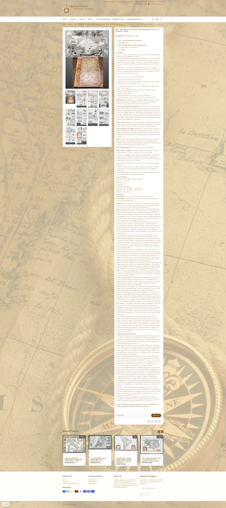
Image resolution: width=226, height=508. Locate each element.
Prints (90, 19)
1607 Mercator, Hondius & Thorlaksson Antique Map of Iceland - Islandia (151, 460)
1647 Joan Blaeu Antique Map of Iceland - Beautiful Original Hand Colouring (99, 460)
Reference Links (93, 480)
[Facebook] (146, 494)
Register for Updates (109, 1)
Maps (64, 19)
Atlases (72, 19)
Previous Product (147, 24)
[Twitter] (142, 494)
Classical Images (71, 504)
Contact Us (153, 1)
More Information (122, 487)
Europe (70, 24)
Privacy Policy (92, 481)
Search (64, 480)
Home (64, 24)
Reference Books (118, 19)
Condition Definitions (141, 1)
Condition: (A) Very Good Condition (128, 47)
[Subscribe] (161, 488)
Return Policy (92, 483)
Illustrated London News (131, 36)
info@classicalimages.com (156, 4)
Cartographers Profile (134, 19)
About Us (160, 1)
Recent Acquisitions (103, 19)
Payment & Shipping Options (125, 1)
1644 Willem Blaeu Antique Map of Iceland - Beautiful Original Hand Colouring (125, 460)
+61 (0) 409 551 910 (140, 4)
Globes (81, 19)
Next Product (158, 24)
